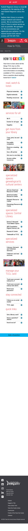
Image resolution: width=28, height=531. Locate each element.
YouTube (2, 484)
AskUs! (14, 78)
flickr (2, 496)
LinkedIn (2, 492)
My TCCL (21, 41)
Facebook (2, 480)
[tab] (14, 91)
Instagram (2, 488)
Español (22, 56)
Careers (10, 500)
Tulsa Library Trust (12, 505)
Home (9, 40)
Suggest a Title (11, 503)
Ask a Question (14, 335)
